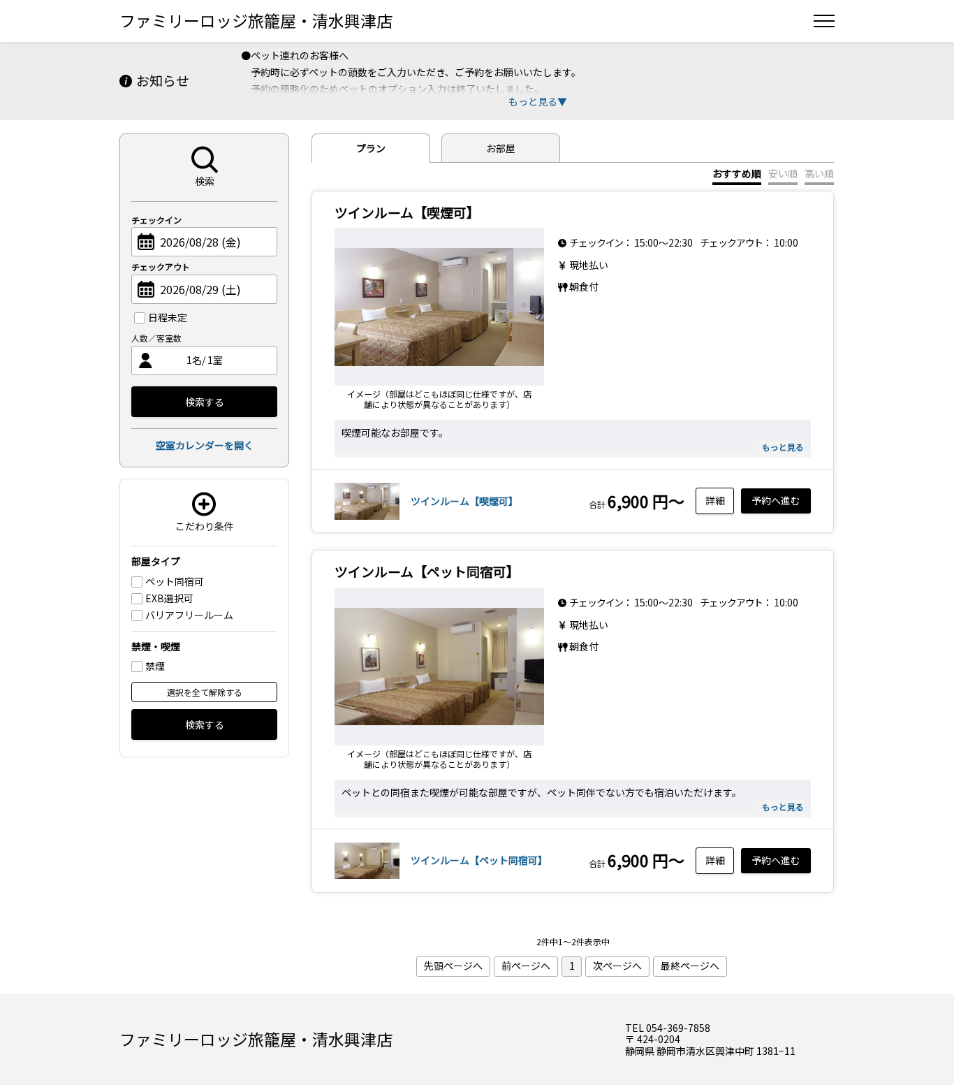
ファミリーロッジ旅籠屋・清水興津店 (255, 20)
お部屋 (500, 148)
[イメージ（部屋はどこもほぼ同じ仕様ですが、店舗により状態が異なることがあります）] (439, 307)
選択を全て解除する (204, 692)
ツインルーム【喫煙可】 (464, 501)
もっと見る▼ (537, 101)
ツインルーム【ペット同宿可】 (479, 860)
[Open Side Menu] (824, 20)
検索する (204, 402)
